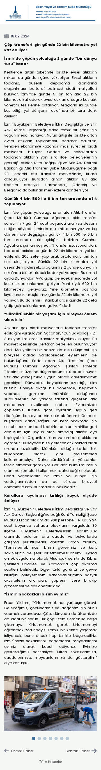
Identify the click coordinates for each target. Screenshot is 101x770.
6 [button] (62, 737)
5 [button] (56, 737)
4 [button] (50, 737)
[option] (50, 703)
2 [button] (39, 737)
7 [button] (67, 737)
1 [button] (33, 737)
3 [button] (45, 737)
